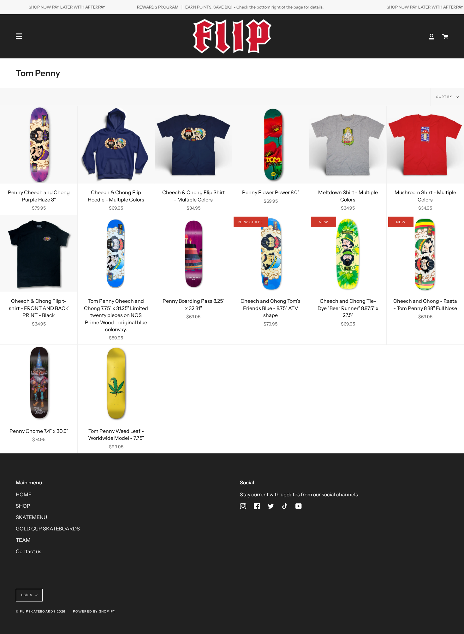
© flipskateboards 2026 (40, 611)
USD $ (26, 595)
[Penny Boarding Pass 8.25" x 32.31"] (193, 253)
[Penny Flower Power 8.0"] (270, 144)
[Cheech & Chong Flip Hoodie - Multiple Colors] (116, 144)
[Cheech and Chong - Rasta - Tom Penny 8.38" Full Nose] (425, 253)
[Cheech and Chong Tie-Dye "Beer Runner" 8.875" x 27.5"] (347, 253)
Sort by (444, 97)
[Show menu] (19, 36)
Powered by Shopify (94, 611)
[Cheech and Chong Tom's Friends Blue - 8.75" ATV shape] (270, 253)
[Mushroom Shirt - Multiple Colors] (425, 144)
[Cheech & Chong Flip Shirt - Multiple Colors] (193, 144)
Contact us (28, 551)
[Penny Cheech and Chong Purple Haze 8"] (38, 144)
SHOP (23, 506)
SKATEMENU (31, 517)
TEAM (23, 540)
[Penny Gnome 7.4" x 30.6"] (38, 383)
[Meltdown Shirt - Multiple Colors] (347, 144)
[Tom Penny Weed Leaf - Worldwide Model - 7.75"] (116, 383)
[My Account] (431, 36)
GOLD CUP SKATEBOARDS (48, 528)
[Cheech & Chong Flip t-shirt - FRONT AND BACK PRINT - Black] (38, 253)
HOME (24, 494)
